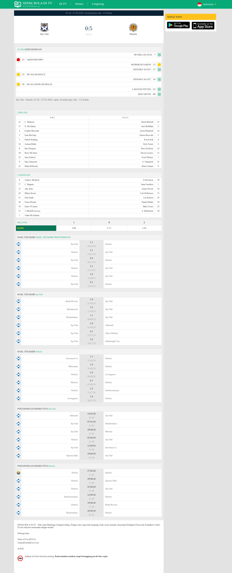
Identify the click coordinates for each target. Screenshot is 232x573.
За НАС (20, 548)
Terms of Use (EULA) (26, 539)
